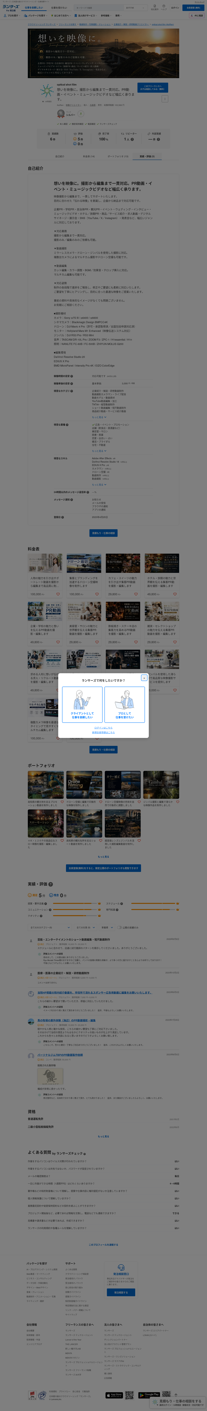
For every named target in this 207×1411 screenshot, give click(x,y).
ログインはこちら (103, 727)
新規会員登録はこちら (103, 732)
